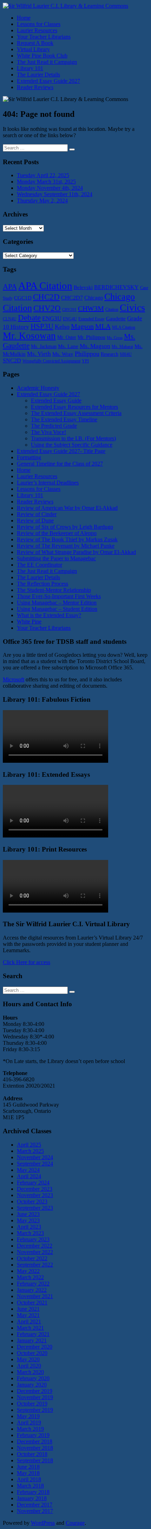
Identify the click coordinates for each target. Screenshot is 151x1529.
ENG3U (51, 318)
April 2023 (29, 1227)
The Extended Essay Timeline (64, 419)
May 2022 (28, 1271)
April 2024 (29, 1176)
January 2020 (32, 1385)
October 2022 (32, 1258)
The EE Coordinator (39, 565)
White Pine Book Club (42, 56)
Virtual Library (33, 49)
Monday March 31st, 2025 (46, 182)
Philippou (87, 353)
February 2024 (33, 1183)
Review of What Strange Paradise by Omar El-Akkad (76, 552)
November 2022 (35, 1252)
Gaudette (116, 318)
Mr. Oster (66, 337)
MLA (103, 326)
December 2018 (34, 1441)
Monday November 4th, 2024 (50, 188)
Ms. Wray (62, 354)
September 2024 (35, 1164)
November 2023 (35, 1195)
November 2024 (35, 1157)
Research (109, 354)
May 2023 (28, 1220)
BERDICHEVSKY (116, 287)
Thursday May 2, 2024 (42, 200)
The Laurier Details (38, 75)
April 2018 (29, 1479)
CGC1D (23, 298)
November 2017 (35, 1511)
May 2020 (28, 1359)
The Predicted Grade (54, 426)
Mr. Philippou (91, 337)
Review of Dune (35, 520)
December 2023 (34, 1189)
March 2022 (30, 1277)
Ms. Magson (95, 346)
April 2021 (29, 1321)
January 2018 (32, 1498)
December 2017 (34, 1505)
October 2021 (32, 1303)
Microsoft (13, 679)
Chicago (93, 298)
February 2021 (33, 1334)
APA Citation (45, 285)
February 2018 (33, 1492)
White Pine (29, 622)
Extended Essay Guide (56, 400)
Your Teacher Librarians (44, 37)
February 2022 (33, 1284)
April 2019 (29, 1422)
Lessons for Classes (38, 24)
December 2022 (34, 1246)
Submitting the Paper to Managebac (56, 558)
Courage (75, 1523)
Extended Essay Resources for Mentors (74, 407)
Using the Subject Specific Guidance (71, 445)
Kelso (62, 326)
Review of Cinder (37, 514)
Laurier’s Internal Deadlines (48, 483)
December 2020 (34, 1347)
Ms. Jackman (44, 346)
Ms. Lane (68, 346)
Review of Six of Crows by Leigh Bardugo (65, 527)
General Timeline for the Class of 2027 (60, 464)
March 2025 (30, 1151)
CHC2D (46, 297)
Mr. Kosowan (29, 335)
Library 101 (30, 68)
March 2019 (30, 1429)
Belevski (83, 287)
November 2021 (35, 1296)
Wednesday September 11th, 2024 (54, 194)
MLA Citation (123, 327)
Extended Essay (91, 318)
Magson (82, 326)
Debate (29, 317)
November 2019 (35, 1397)
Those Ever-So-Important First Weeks (59, 596)
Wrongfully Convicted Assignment (51, 361)
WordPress (43, 1523)
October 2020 (32, 1353)
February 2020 (33, 1378)
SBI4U (126, 354)
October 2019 (32, 1404)
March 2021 (30, 1328)
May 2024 (28, 1170)
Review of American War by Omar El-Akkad (67, 508)
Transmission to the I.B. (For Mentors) (73, 438)
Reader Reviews (35, 87)
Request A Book (35, 43)
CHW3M (91, 308)
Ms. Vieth (39, 353)
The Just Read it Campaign (47, 62)
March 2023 (30, 1233)
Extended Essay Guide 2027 (48, 81)
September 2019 (35, 1410)
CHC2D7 (72, 298)
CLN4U (10, 318)
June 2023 (28, 1214)
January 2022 (32, 1290)
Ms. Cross (115, 338)
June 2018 (28, 1467)
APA (10, 286)
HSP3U (42, 326)
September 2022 (35, 1265)
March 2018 (30, 1486)
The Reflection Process (42, 584)
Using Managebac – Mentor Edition (57, 603)
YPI (85, 361)
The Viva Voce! (48, 432)
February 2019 (33, 1435)
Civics (132, 307)
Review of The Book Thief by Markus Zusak (67, 539)
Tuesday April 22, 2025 (43, 175)
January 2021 (32, 1340)
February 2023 (33, 1239)
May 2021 (28, 1315)
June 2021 (28, 1309)
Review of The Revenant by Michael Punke (65, 546)
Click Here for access (26, 962)
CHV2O (47, 308)
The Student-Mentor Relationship (54, 590)
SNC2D (12, 361)
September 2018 (35, 1460)
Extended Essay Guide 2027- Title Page (61, 451)
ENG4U (70, 318)
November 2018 (35, 1448)
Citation (111, 309)
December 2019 (34, 1391)
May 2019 (28, 1416)
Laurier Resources (37, 30)
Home (24, 18)
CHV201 (69, 310)
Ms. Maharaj (122, 346)
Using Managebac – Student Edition (57, 609)
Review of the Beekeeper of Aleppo (57, 533)
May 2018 (28, 1473)
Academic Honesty (38, 388)
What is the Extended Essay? (49, 615)
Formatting (29, 457)
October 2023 (32, 1201)
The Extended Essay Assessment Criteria (76, 413)
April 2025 (29, 1145)
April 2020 (29, 1366)
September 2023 (35, 1208)
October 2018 (32, 1454)
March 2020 (30, 1372)
